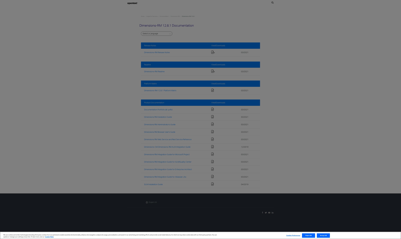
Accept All (323, 235)
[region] (200, 235)
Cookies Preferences (293, 235)
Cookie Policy (49, 237)
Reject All (308, 235)
